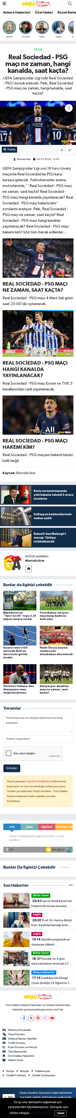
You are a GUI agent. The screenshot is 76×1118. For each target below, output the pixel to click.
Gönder (12, 768)
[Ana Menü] (4, 3)
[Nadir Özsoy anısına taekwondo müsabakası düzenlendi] (56, 635)
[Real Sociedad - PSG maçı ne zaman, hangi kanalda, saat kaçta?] (38, 123)
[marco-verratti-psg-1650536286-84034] (38, 415)
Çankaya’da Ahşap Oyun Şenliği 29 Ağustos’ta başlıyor (51, 980)
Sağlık (37, 914)
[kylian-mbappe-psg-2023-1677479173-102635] (38, 258)
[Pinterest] (38, 1018)
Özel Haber (44, 12)
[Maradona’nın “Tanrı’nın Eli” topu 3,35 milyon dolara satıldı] (19, 600)
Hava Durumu (16, 1034)
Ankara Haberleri (16, 12)
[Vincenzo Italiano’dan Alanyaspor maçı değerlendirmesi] (19, 674)
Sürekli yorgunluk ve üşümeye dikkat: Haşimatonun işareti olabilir (51, 942)
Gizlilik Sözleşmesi (43, 1075)
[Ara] (69, 3)
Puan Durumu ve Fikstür (22, 1047)
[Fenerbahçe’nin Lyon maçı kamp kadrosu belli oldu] (56, 600)
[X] (31, 1018)
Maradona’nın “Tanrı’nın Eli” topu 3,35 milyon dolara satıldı (19, 616)
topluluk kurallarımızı (39, 781)
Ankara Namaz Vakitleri (22, 1038)
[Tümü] (71, 885)
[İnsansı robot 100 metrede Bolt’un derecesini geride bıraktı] (19, 635)
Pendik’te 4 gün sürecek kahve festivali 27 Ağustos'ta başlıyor (50, 961)
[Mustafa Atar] (12, 563)
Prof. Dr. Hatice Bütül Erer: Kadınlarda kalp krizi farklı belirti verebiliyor (51, 923)
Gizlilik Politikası (16, 1075)
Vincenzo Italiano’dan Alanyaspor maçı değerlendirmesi (18, 689)
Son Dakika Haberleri (21, 1055)
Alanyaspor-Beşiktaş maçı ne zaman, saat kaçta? (54, 689)
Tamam (60, 1113)
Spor (38, 49)
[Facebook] (24, 1018)
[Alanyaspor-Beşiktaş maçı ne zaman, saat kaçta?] (56, 674)
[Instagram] (45, 1018)
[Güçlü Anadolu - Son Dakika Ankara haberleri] (36, 4)
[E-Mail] (28, 569)
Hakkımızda (42, 1071)
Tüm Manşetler (17, 1051)
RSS (10, 1097)
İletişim (24, 1071)
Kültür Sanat (41, 895)
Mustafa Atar (24, 159)
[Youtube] (52, 1018)
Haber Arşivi (15, 1060)
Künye (10, 1071)
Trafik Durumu (16, 1042)
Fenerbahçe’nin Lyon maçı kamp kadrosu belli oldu (54, 616)
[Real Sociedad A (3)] (38, 333)
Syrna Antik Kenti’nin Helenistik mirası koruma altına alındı (51, 904)
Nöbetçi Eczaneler (19, 1030)
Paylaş (12, 149)
